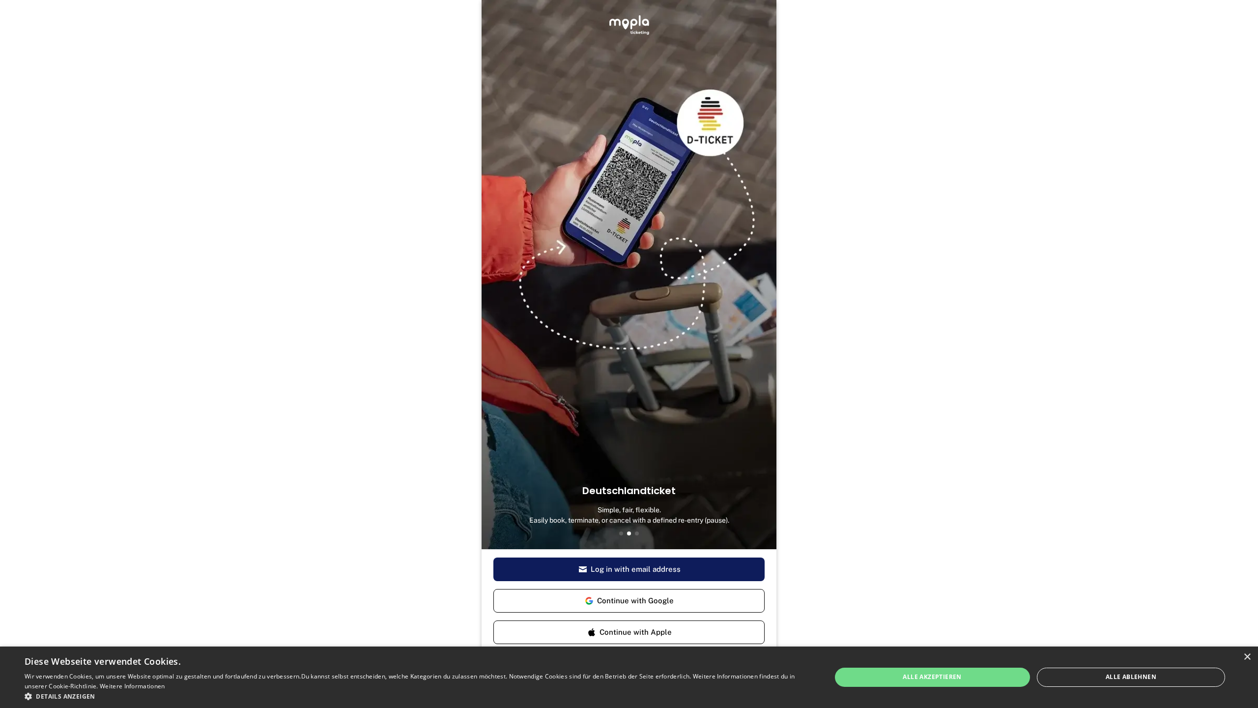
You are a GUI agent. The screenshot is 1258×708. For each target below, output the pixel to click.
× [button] (1247, 657)
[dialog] (629, 677)
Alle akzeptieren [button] (932, 677)
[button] (416, 696)
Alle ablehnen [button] (1131, 677)
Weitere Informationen (132, 686)
